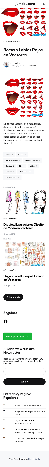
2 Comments (31, 65)
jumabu (16, 63)
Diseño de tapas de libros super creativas (30, 440)
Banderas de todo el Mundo (28, 405)
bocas (22, 155)
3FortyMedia (34, 459)
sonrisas (10, 172)
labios (33, 166)
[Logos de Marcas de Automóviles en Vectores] (6, 419)
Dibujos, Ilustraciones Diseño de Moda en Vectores (23, 226)
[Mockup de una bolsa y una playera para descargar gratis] (6, 428)
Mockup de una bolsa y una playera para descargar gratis (28, 431)
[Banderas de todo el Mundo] (6, 405)
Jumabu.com (25, 3)
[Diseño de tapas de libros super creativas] (6, 437)
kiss (21, 166)
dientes (10, 166)
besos (9, 155)
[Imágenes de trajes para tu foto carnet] (6, 410)
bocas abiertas (13, 160)
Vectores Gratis (13, 41)
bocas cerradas (32, 160)
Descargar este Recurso (17, 336)
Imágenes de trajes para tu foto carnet (30, 413)
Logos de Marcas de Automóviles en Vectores (26, 422)
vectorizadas (12, 177)
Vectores (26, 172)
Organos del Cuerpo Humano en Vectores (23, 278)
